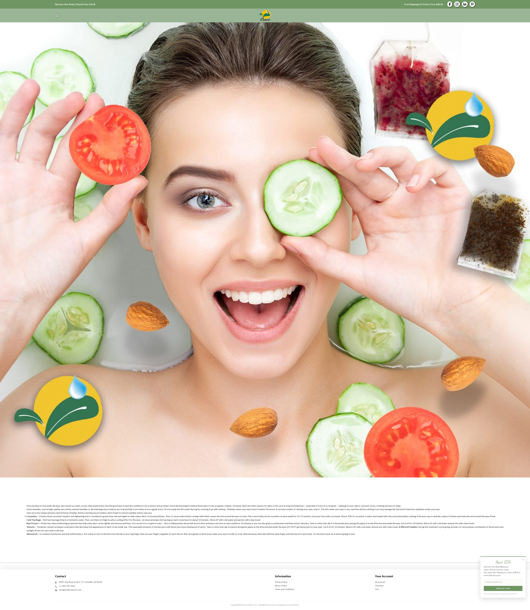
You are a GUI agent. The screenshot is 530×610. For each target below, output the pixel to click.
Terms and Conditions (284, 589)
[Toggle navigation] (57, 15)
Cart (377, 589)
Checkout (379, 585)
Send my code (503, 588)
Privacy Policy (281, 582)
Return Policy (281, 585)
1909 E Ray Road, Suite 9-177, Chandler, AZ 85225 (80, 582)
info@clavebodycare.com (70, 590)
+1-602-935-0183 (67, 586)
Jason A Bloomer (293, 605)
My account (380, 582)
